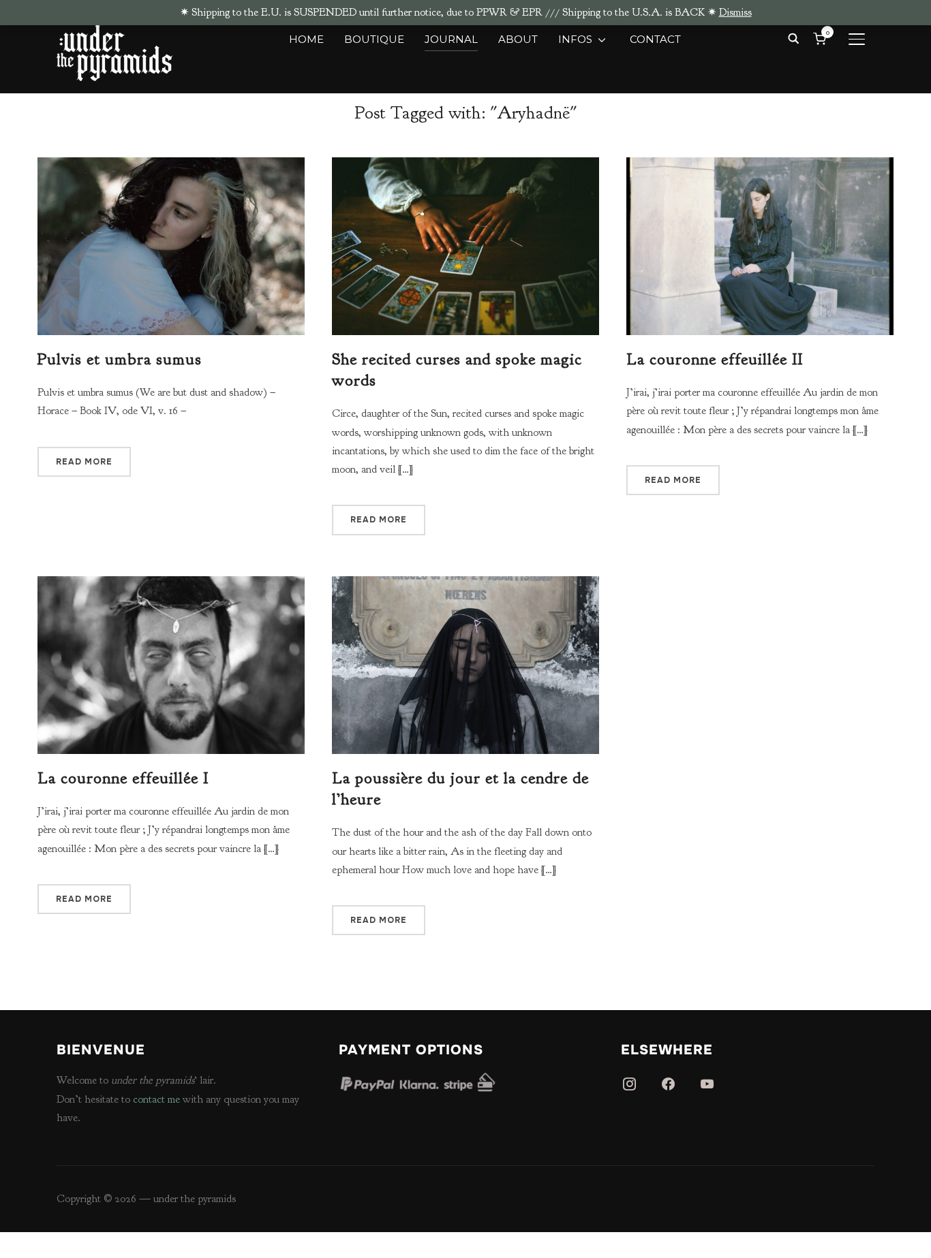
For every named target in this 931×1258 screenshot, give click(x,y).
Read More (84, 461)
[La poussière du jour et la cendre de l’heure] (465, 585)
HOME (306, 39)
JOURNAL (451, 39)
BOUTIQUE (374, 39)
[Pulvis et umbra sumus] (171, 166)
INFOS (575, 39)
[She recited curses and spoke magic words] (465, 166)
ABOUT (518, 39)
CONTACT (655, 39)
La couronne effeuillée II (714, 359)
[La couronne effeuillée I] (171, 585)
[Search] (793, 37)
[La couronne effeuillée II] (760, 166)
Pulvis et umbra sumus (119, 359)
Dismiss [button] (735, 12)
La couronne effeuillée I (123, 778)
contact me (156, 1099)
